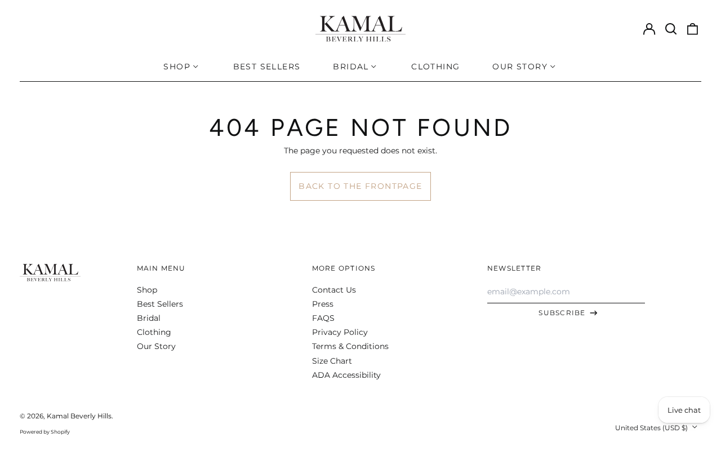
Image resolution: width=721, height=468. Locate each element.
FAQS (323, 318)
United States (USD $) (652, 427)
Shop (147, 290)
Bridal (149, 318)
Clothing (435, 66)
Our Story (156, 346)
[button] (671, 29)
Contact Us (334, 290)
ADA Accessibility (346, 375)
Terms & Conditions (350, 346)
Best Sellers (267, 66)
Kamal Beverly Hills (79, 416)
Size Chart (332, 361)
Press (322, 304)
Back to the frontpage (360, 186)
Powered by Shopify (45, 432)
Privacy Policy (340, 332)
